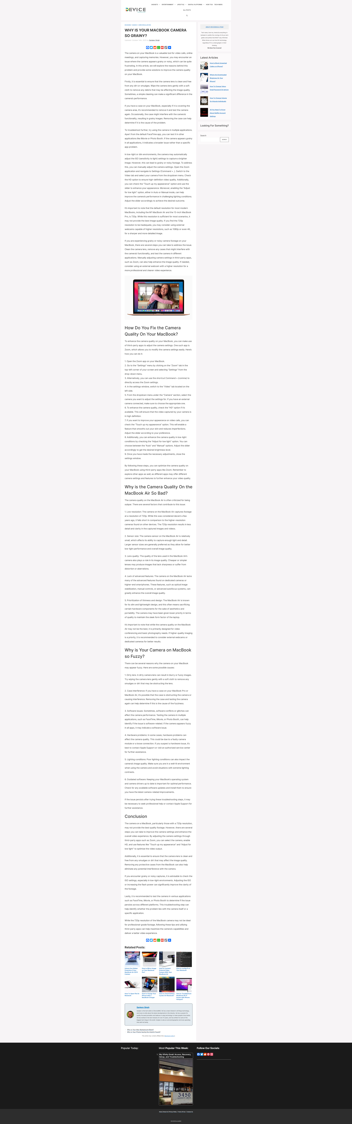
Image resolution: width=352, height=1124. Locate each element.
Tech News (218, 4)
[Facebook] (147, 47)
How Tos (209, 4)
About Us (165, 1111)
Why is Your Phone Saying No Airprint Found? (144, 1032)
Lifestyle (180, 4)
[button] (187, 15)
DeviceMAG (128, 24)
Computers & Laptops (144, 24)
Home (161, 1111)
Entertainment (167, 4)
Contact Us (190, 1111)
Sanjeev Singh (143, 1007)
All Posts (187, 10)
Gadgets (154, 4)
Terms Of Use (181, 1111)
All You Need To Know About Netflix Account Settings (218, 113)
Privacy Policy (173, 1111)
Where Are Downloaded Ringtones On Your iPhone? (218, 78)
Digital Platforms (195, 4)
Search (203, 135)
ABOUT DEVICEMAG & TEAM (214, 27)
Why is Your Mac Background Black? (140, 1030)
